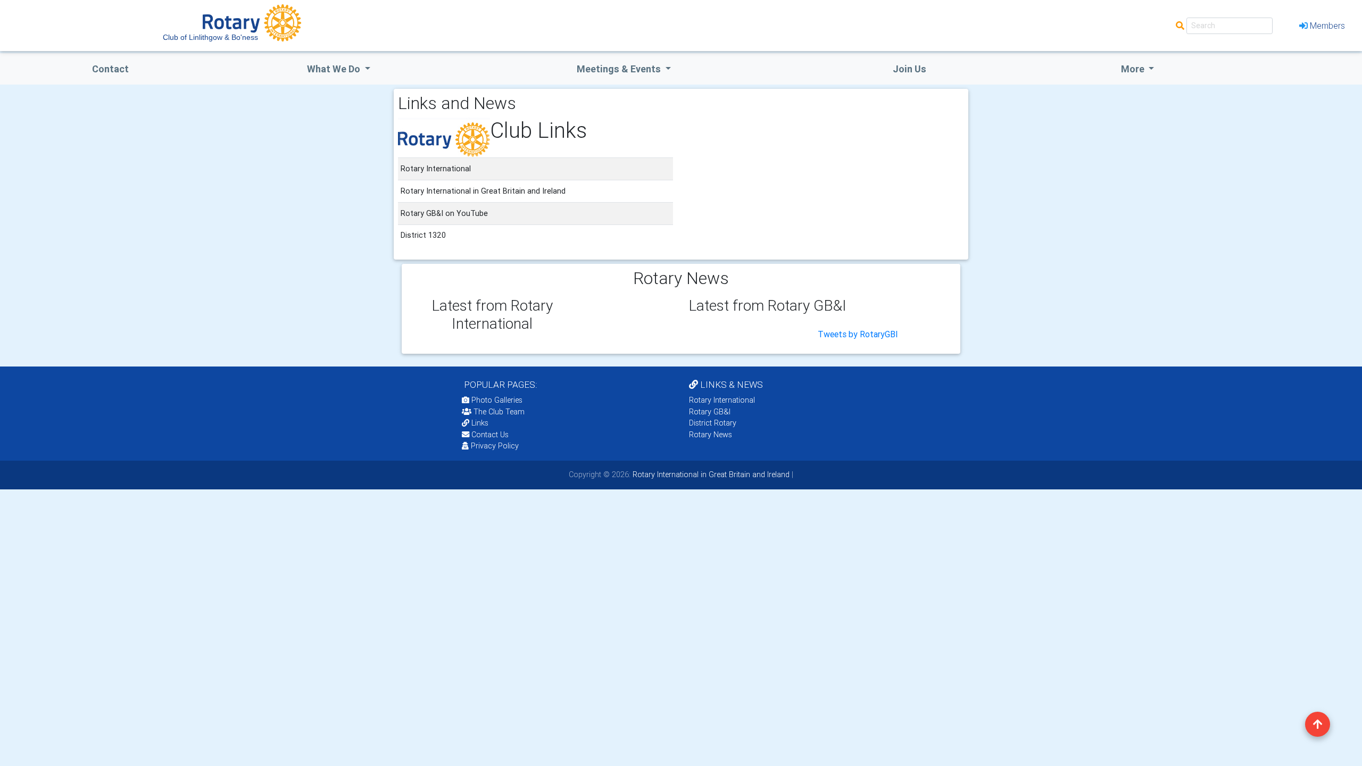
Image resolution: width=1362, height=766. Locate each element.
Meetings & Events (620, 69)
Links (479, 423)
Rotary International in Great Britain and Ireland (710, 474)
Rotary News (710, 434)
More (1134, 69)
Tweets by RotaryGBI (858, 334)
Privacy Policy (495, 446)
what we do (334, 69)
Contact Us (489, 434)
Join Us (909, 69)
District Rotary (712, 423)
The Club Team (499, 412)
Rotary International (722, 400)
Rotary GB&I (709, 412)
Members (1327, 25)
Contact (110, 69)
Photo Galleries (495, 400)
